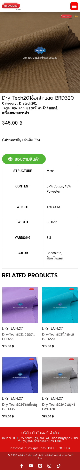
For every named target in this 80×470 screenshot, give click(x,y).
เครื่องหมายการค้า (15, 112)
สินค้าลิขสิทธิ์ (47, 108)
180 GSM (53, 207)
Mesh (51, 171)
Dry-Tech (17, 108)
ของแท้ (31, 108)
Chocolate (54, 253)
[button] (74, 6)
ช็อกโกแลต (55, 258)
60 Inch (52, 222)
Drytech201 (28, 103)
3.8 (49, 238)
